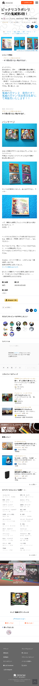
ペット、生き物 (24, 538)
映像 (26, 496)
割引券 (11, 545)
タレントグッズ (7, 519)
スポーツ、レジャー (8, 504)
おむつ (21, 545)
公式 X (25, 665)
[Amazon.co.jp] (11, 300)
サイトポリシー (7, 661)
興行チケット (6, 545)
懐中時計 (22, 535)
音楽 (4, 524)
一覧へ (24, 490)
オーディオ (30, 496)
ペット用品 (10, 540)
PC (3, 497)
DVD (4, 501)
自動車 (21, 506)
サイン (4, 521)
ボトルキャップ (27, 530)
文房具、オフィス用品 (8, 514)
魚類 (21, 540)
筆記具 (4, 516)
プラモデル (13, 530)
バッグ (11, 535)
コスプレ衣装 (23, 521)
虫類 (24, 540)
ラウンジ (5, 649)
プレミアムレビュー (27, 649)
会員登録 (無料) (28, 2)
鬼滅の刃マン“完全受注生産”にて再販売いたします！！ (19, 97)
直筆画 (28, 521)
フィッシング (11, 506)
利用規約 (5, 657)
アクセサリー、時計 (25, 533)
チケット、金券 (7, 543)
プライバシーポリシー (28, 657)
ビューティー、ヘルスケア (9, 509)
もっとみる (32, 555)
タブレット (7, 496)
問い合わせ (25, 653)
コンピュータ (6, 495)
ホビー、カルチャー (8, 528)
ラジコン (8, 530)
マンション (5, 550)
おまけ (21, 530)
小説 (27, 525)
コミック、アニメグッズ (26, 519)
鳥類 (27, 540)
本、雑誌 (22, 524)
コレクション (23, 528)
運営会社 (5, 653)
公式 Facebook (9, 665)
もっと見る (32, 484)
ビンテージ (28, 501)
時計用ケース (28, 535)
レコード (7, 525)
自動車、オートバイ (25, 504)
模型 (4, 530)
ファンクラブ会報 (11, 521)
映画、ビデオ (6, 499)
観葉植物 (29, 516)
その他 (22, 548)
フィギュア (22, 501)
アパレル (5, 535)
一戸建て (11, 550)
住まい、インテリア (8, 538)
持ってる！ (10, 623)
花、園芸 (22, 514)
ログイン (16, 353)
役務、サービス (26, 550)
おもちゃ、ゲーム (24, 499)
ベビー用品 (23, 543)
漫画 (21, 525)
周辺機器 (13, 496)
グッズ (11, 501)
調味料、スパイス (24, 511)
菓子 (30, 511)
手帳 (8, 516)
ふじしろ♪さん (10, 18)
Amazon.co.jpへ (20, 619)
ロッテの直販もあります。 (11, 267)
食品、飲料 (23, 509)
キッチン (22, 496)
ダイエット (5, 511)
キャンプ (5, 506)
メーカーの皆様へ (27, 661)
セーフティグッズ (28, 545)
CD (3, 526)
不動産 (4, 548)
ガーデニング (23, 516)
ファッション (6, 533)
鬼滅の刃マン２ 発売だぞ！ (18, 93)
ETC (25, 506)
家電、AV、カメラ (24, 495)
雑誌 (24, 525)
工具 (28, 506)
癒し (10, 511)
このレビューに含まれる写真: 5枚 (27, 50)
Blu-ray (7, 501)
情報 (21, 550)
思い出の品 (12, 525)
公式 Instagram (7, 669)
